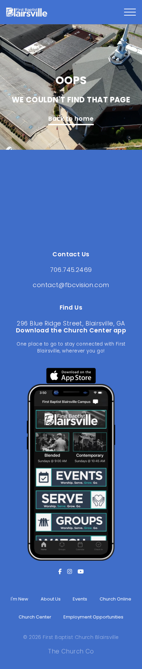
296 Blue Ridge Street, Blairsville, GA (71, 323)
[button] (130, 12)
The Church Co (71, 651)
